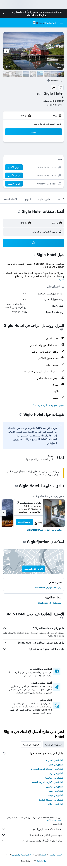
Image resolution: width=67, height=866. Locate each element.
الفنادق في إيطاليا (56, 804)
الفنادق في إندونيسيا (54, 777)
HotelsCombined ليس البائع (47, 829)
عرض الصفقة (24, 521)
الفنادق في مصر (56, 790)
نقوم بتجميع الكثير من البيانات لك (45, 835)
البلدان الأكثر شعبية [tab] (53, 744)
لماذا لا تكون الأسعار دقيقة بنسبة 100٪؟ (42, 840)
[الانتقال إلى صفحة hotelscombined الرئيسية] (44, 22)
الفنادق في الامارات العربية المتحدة (48, 782)
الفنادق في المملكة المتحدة (51, 799)
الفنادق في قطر (56, 764)
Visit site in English (37, 15)
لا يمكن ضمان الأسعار (53, 820)
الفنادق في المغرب (55, 760)
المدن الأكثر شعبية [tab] (31, 744)
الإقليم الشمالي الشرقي (21, 854)
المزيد (61, 279)
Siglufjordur (41, 861)
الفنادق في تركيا (56, 773)
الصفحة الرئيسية (55, 854)
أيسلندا (43, 854)
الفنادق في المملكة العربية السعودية (47, 768)
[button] (3, 13)
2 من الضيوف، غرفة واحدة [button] (47, 123)
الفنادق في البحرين (55, 786)
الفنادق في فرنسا (56, 795)
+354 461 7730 (55, 104)
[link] (44, 530)
